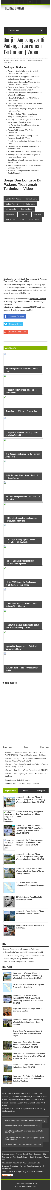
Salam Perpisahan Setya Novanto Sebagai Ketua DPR (23, 1100)
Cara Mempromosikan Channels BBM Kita (22, 1144)
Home (26, 747)
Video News (7, 62)
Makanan (38, 214)
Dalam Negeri (12, 204)
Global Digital (14, 8)
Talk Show (10, 219)
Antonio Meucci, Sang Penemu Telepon (18, 962)
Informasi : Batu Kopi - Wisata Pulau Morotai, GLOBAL (26, 770)
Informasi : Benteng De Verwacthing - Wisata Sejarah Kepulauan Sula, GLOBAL (28, 1022)
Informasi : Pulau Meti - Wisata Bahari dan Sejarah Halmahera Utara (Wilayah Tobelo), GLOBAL (29, 1055)
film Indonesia (29, 204)
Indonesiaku (11, 209)
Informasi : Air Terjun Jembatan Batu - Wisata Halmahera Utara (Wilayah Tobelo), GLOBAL (29, 1078)
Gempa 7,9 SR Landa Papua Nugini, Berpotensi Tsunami (24, 1097)
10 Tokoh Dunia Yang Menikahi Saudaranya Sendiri (22, 952)
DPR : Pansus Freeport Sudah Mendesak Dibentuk (22, 1093)
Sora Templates (30, 1187)
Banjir (7, 60)
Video (40, 60)
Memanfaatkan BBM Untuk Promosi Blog (24, 152)
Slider (35, 60)
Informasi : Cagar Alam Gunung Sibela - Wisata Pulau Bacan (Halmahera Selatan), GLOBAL (26, 1044)
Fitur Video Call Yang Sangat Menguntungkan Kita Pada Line (24, 1138)
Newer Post (7, 747)
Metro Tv (23, 60)
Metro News (14, 60)
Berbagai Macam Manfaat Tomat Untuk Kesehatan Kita (24, 1154)
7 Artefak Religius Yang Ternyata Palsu (17, 959)
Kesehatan (10, 214)
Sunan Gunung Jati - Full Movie (17, 780)
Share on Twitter (15, 324)
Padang (29, 60)
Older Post (44, 747)
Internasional (26, 209)
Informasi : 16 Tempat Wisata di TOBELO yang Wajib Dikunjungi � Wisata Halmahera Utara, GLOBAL (27, 975)
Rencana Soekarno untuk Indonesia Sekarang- (20, 949)
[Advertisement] (28, 18)
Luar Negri (24, 214)
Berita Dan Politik (13, 199)
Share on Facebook (17, 316)
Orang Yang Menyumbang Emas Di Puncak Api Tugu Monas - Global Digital (28, 1033)
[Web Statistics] (7, 1176)
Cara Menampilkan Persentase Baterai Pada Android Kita (23, 1132)
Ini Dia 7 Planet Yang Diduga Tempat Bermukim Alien (23, 955)
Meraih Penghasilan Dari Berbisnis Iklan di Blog (24, 1120)
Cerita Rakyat (31, 199)
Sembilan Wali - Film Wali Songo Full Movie (22, 784)
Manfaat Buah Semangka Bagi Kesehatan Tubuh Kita (23, 1171)
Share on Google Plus (18, 332)
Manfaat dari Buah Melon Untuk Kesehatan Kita (21, 1163)
